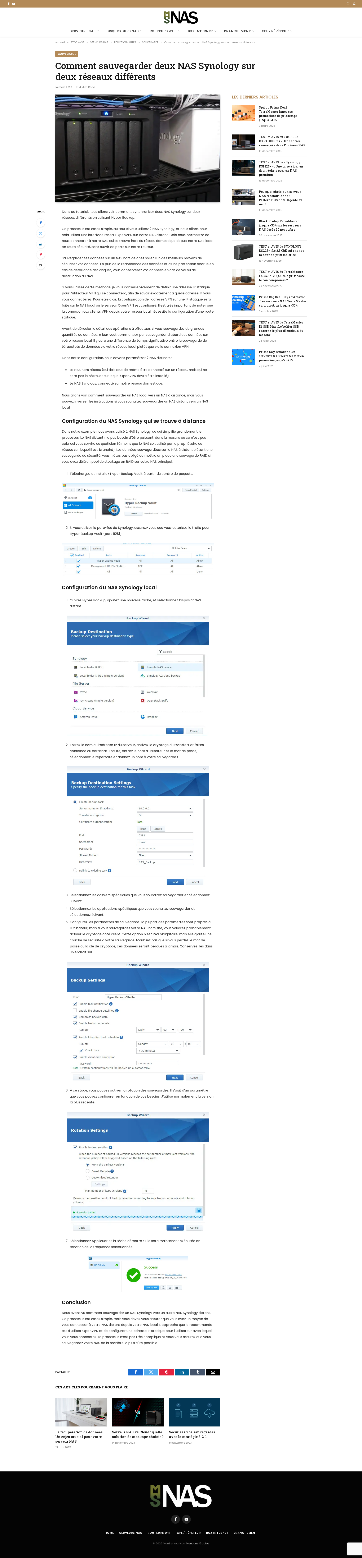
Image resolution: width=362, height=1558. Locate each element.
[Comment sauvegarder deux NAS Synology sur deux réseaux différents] (137, 148)
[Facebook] (40, 223)
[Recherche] (354, 4)
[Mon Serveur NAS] (181, 17)
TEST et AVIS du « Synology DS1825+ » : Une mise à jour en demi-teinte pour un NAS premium (281, 168)
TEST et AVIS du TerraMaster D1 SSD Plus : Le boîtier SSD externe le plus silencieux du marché (281, 328)
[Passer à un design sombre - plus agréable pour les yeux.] (348, 3)
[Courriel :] (40, 265)
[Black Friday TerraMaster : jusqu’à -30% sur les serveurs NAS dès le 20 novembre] (243, 227)
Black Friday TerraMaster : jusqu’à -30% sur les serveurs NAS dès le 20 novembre (280, 225)
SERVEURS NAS (82, 31)
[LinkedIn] (40, 244)
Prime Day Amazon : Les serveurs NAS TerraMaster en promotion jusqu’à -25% (281, 356)
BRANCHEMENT (237, 31)
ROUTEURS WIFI (163, 31)
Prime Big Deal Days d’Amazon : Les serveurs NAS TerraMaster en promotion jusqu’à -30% (282, 301)
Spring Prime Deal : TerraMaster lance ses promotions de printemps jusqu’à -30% (278, 113)
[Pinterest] (40, 255)
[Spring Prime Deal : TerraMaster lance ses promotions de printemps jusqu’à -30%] (243, 113)
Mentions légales (197, 1543)
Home (109, 1533)
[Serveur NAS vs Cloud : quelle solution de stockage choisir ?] (137, 1412)
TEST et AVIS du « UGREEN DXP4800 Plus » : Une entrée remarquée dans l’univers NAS (282, 141)
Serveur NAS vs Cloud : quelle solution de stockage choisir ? (137, 1434)
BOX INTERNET (200, 31)
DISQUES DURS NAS (122, 31)
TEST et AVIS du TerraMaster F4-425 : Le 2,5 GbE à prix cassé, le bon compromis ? (282, 276)
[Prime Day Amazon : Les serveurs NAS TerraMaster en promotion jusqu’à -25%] (243, 357)
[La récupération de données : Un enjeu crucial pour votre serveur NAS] (81, 1412)
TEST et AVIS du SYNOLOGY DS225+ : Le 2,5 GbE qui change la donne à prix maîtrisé (281, 250)
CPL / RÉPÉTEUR (275, 31)
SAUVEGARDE (66, 54)
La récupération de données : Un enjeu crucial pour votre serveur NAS (79, 1436)
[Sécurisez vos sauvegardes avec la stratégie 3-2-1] (194, 1412)
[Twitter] (40, 233)
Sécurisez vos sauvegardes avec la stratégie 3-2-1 (192, 1434)
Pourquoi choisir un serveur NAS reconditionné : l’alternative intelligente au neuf (280, 198)
